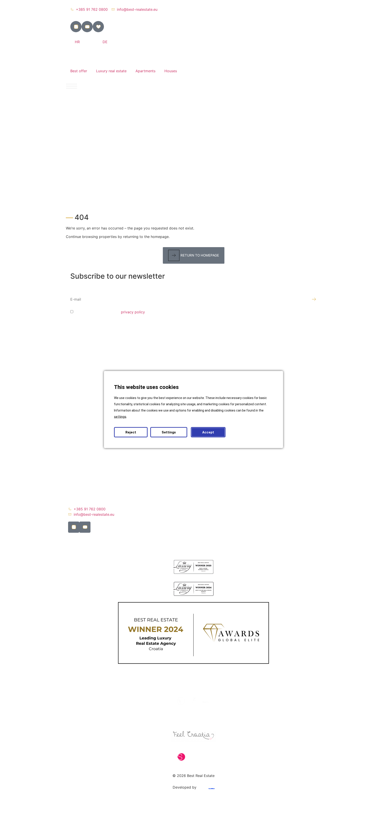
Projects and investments (94, 426)
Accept (208, 432)
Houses (170, 71)
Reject (130, 432)
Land (77, 385)
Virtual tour (82, 441)
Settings (169, 432)
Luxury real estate (111, 71)
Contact (79, 482)
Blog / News (83, 451)
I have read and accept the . (110, 312)
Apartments (145, 71)
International (83, 405)
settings (120, 416)
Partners (80, 471)
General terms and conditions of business (108, 492)
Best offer (78, 71)
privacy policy (133, 312)
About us (80, 461)
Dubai (77, 416)
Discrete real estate (89, 395)
